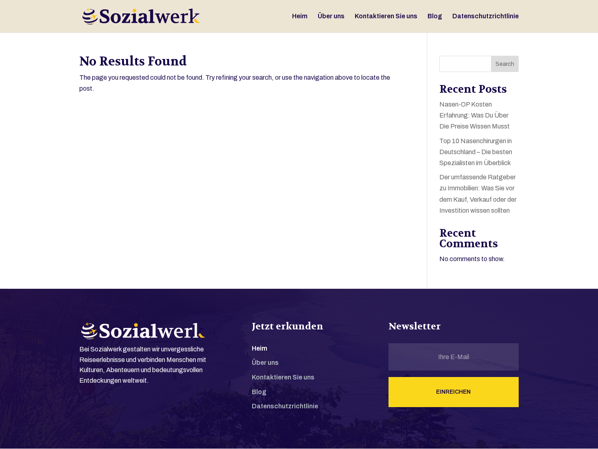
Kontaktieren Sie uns (386, 16)
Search (504, 64)
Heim (300, 16)
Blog (435, 16)
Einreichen (453, 392)
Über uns (331, 16)
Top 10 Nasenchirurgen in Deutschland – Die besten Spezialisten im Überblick (475, 151)
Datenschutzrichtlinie (485, 16)
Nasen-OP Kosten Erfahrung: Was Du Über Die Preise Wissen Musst (474, 115)
